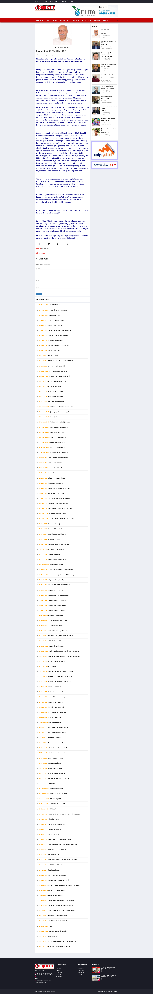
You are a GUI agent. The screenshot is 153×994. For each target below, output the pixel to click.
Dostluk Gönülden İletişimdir (51, 768)
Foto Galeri (81, 968)
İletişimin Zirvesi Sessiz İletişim (52, 697)
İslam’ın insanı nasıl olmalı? (51, 473)
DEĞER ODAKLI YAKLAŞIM (51, 625)
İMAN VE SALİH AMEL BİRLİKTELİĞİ (54, 880)
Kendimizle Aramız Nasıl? (51, 692)
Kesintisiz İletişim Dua (50, 687)
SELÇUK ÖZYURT (105, 98)
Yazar (49, 55)
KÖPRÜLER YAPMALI (49, 539)
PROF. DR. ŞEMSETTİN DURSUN (107, 32)
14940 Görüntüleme (107, 37)
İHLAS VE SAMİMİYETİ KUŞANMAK (54, 345)
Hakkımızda (63, 1)
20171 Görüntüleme (107, 70)
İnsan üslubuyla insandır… (51, 554)
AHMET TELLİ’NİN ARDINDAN (108, 64)
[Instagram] (37, 1)
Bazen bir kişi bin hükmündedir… (52, 529)
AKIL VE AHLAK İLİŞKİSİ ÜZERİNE (53, 381)
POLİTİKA (62, 20)
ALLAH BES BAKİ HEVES (107, 86)
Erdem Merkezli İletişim (50, 763)
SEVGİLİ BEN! (47, 666)
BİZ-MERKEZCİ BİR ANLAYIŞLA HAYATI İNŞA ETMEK (58, 860)
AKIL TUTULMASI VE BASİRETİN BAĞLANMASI (57, 911)
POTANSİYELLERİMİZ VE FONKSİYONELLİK (56, 906)
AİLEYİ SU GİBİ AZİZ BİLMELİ (52, 478)
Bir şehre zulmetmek (106, 96)
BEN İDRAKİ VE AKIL (49, 855)
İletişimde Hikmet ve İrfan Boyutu (53, 727)
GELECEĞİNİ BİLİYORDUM (51, 646)
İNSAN (46, 926)
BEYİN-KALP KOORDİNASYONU (52, 875)
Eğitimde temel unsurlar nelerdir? (53, 605)
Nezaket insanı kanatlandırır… (52, 391)
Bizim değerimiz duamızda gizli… (54, 452)
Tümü (104, 20)
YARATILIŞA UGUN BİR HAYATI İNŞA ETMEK (56, 361)
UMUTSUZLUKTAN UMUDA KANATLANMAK (56, 671)
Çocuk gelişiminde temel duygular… (55, 412)
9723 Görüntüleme (107, 59)
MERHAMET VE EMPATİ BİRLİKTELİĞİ (54, 376)
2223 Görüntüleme (107, 124)
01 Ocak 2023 (44, 55)
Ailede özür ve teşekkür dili (52, 447)
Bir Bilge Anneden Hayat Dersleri (53, 631)
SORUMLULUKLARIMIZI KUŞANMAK (54, 335)
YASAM (55, 20)
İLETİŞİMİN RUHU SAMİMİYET (52, 549)
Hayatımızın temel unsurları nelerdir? (54, 488)
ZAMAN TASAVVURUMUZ (51, 829)
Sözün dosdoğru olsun (51, 788)
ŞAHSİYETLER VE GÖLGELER (52, 890)
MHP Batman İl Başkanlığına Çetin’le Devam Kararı (108, 968)
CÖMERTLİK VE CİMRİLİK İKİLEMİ (53, 921)
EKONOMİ (76, 20)
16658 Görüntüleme (107, 81)
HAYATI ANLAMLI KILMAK (51, 895)
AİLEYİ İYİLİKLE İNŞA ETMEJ (53, 310)
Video (51, 1)
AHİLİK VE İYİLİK (49, 305)
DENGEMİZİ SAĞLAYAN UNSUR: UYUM (55, 839)
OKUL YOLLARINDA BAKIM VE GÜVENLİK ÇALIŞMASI (108, 976)
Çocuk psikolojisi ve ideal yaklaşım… (54, 468)
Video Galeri (81, 970)
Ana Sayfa (39, 20)
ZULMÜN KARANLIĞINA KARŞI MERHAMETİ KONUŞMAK (59, 656)
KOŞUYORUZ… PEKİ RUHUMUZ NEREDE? (109, 107)
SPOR (90, 20)
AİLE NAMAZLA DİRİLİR (50, 386)
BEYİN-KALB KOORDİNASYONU (53, 371)
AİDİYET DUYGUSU (49, 834)
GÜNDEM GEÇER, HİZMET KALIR (107, 75)
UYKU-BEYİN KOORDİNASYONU (53, 916)
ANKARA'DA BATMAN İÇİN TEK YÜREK (109, 42)
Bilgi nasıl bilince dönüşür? (51, 590)
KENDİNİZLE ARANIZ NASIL (51, 615)
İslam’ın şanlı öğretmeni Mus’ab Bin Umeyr (56, 575)
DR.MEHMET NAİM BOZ (107, 88)
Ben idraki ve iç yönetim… (51, 702)
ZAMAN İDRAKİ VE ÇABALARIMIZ (54, 793)
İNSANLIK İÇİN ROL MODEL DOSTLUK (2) (55, 676)
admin (37, 55)
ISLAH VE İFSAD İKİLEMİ (51, 340)
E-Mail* (38, 287)
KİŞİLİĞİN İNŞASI (49, 819)
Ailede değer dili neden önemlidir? (53, 457)
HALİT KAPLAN (105, 120)
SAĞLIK (83, 20)
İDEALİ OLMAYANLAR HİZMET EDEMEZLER (56, 519)
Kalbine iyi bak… (48, 783)
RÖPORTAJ (97, 20)
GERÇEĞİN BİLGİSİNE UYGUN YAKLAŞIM (55, 508)
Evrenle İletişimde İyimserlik (51, 758)
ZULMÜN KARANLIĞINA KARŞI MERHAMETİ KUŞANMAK (59, 885)
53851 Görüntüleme (107, 135)
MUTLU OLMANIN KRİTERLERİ (52, 661)
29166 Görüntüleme (107, 48)
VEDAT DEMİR (105, 132)
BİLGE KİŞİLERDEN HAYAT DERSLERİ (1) (55, 946)
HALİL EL (103, 110)
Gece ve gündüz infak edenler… (52, 493)
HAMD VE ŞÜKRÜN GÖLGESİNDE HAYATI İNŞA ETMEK (59, 814)
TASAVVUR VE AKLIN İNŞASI (52, 824)
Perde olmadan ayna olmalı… (52, 401)
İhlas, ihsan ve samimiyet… (51, 483)
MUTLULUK (47, 809)
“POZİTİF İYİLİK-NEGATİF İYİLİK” (53, 320)
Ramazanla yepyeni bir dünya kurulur (54, 544)
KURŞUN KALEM (48, 936)
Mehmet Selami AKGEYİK (107, 78)
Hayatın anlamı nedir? (50, 738)
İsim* (37, 280)
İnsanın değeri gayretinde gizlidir (53, 600)
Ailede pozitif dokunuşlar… (52, 442)
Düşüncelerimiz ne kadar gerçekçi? (54, 595)
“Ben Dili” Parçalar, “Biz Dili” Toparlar (54, 778)
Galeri (46, 1)
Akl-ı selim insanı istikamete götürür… (54, 503)
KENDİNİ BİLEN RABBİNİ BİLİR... (52, 534)
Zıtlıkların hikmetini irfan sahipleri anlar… (56, 407)
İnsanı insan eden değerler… (52, 432)
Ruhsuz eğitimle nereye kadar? (52, 743)
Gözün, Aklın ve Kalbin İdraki (52, 753)
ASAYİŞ (69, 20)
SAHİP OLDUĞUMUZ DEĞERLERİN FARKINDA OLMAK (59, 651)
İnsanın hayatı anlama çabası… (53, 514)
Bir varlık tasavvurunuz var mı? (52, 773)
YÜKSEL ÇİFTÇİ (105, 44)
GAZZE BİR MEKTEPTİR (50, 315)
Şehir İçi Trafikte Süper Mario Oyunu (108, 129)
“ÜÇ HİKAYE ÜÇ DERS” (50, 870)
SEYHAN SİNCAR (105, 66)
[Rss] (35, 1)
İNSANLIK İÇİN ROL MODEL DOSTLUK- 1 (55, 681)
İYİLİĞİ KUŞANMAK (49, 351)
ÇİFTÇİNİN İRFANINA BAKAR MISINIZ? (54, 498)
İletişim (56, 1)
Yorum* (38, 268)
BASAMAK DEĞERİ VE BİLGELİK (52, 849)
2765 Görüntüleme (107, 114)
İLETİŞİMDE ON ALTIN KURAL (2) (53, 712)
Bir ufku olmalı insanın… (51, 564)
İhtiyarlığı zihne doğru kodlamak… (54, 417)
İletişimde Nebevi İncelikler (51, 722)
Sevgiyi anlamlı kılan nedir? (52, 437)
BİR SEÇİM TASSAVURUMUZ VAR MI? (54, 585)
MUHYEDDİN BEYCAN (106, 56)
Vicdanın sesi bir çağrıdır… (51, 524)
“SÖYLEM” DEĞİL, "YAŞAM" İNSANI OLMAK (56, 636)
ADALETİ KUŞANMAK (50, 641)
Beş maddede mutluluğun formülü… (53, 559)
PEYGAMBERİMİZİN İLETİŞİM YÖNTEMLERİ (57, 569)
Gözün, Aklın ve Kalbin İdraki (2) (53, 748)
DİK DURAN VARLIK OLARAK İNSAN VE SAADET (57, 900)
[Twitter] (39, 1)
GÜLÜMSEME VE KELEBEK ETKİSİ (53, 620)
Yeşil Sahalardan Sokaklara (108, 118)
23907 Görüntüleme (107, 92)
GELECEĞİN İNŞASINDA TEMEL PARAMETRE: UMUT (58, 941)
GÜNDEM (48, 20)
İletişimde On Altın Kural (50, 717)
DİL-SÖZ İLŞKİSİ (48, 356)
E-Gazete (71, 1)
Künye (105, 991)
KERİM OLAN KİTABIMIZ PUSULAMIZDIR (55, 330)
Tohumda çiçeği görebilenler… (53, 427)
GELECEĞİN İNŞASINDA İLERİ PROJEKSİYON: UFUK (58, 844)
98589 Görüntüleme (107, 102)
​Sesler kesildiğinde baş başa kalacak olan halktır (108, 53)
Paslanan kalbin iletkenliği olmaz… (54, 422)
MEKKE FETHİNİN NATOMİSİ (52, 366)
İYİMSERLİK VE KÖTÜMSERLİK (53, 931)
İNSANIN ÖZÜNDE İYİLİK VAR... (52, 610)
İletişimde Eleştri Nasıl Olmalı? (52, 732)
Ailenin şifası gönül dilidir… (51, 463)
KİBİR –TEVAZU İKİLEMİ (50, 325)
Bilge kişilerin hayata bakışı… (52, 580)
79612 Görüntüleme (56, 55)
